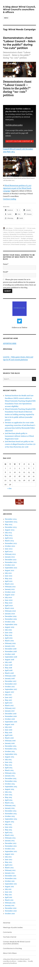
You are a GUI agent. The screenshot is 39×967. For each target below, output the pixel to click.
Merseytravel (29, 236)
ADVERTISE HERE (9, 343)
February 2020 (10, 611)
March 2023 (9, 541)
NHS (4, 238)
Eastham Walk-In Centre (10, 240)
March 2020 (9, 608)
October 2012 (10, 849)
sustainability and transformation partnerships (17, 242)
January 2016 (10, 743)
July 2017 (8, 695)
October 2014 (10, 784)
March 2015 (9, 770)
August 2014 (9, 789)
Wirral (8, 238)
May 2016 (8, 732)
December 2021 (10, 560)
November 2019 (11, 619)
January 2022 (10, 557)
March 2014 (9, 803)
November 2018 (11, 651)
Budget (23, 238)
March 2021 (9, 584)
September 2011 (11, 884)
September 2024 (11, 522)
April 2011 (8, 897)
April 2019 (8, 638)
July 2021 (8, 573)
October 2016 (10, 719)
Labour (5, 232)
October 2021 (10, 565)
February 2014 (10, 805)
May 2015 (8, 765)
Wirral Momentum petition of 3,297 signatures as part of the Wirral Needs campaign (17, 188)
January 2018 (10, 678)
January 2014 (10, 808)
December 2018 (10, 649)
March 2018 (9, 673)
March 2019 (9, 641)
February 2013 (10, 838)
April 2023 (9, 538)
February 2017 (10, 708)
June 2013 (8, 827)
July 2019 (8, 630)
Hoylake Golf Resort (30, 240)
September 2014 (11, 787)
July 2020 (8, 597)
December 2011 (10, 876)
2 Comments (31, 244)
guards (21, 240)
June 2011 (8, 892)
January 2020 (10, 614)
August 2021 (9, 570)
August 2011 (9, 886)
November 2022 (11, 543)
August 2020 (9, 595)
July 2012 (8, 857)
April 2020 (9, 605)
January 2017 (9, 711)
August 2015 (9, 757)
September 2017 (11, 689)
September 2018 (11, 657)
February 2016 (10, 741)
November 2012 (11, 846)
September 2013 (11, 819)
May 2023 (8, 535)
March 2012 (9, 868)
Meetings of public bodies (13, 927)
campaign (29, 238)
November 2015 (11, 749)
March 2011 (9, 900)
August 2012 (9, 854)
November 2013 (11, 814)
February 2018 (10, 676)
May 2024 (8, 524)
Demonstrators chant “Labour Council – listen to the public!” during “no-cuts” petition (19, 43)
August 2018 (9, 660)
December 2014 (10, 778)
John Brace (9, 228)
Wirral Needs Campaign (18, 244)
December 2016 (10, 714)
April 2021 (8, 581)
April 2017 (8, 703)
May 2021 (8, 578)
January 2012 (10, 873)
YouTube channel (9, 937)
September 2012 (11, 851)
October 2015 (10, 751)
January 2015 (10, 776)
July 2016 (8, 727)
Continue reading (9, 199)
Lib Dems (11, 232)
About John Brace (10, 953)
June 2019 (8, 633)
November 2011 (10, 878)
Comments (7, 932)
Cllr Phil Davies (7, 230)
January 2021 (10, 589)
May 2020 (8, 603)
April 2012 (8, 865)
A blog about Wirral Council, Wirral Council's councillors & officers (19, 9)
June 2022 (8, 549)
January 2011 (9, 905)
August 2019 (9, 627)
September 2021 (11, 568)
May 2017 (8, 700)
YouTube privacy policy (14, 125)
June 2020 (8, 600)
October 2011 (9, 881)
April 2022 (9, 551)
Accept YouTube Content (18, 141)
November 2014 (11, 781)
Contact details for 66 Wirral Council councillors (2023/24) (16, 943)
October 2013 (10, 816)
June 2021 (8, 576)
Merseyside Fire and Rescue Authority (20, 234)
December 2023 (11, 527)
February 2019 (10, 643)
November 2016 (11, 716)
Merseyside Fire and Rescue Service (14, 236)
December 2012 (10, 843)
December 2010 (10, 908)
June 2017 (8, 697)
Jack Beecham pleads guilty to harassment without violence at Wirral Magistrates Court (19, 436)
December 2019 (10, 616)
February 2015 (10, 773)
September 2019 (11, 624)
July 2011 (8, 889)
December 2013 (10, 811)
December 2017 (10, 681)
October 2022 (10, 546)
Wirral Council (15, 238)
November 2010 (11, 911)
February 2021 (10, 587)
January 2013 (9, 841)
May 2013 (8, 830)
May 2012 (8, 862)
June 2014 (8, 795)
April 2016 (8, 735)
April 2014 (8, 800)
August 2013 (9, 822)
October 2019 (10, 622)
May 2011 (8, 895)
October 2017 (10, 687)
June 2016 (8, 730)
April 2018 (8, 670)
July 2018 (8, 662)
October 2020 (10, 592)
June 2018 (8, 665)
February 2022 (10, 554)
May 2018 (8, 668)
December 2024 (11, 519)
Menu (6, 18)
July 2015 (8, 759)
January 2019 (10, 646)
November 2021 (11, 562)
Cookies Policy (22, 961)
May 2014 (8, 797)
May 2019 (8, 635)
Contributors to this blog (12, 948)
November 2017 (11, 684)
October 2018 (10, 654)
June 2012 (8, 859)
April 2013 (8, 832)
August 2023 (9, 530)
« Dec (9, 488)
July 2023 (8, 533)
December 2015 (10, 746)
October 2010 (10, 914)
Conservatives (28, 230)
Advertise (6, 923)
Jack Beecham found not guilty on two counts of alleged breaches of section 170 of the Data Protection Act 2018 (20, 444)
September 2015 (11, 754)
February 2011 (10, 903)
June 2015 (8, 762)
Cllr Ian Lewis (31, 228)
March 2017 (9, 705)
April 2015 (8, 768)
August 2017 (9, 692)
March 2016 (9, 738)
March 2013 (9, 835)
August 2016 (9, 724)
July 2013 (8, 824)
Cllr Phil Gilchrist (18, 230)
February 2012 (10, 870)
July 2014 (8, 792)
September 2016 (11, 722)
